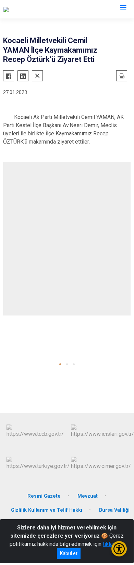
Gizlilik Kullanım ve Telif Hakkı (46, 510)
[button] (60, 364)
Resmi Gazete (44, 496)
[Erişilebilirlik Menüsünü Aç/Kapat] (119, 548)
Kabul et (68, 553)
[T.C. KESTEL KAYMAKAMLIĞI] (38, 9)
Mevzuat (87, 496)
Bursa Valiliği (114, 510)
